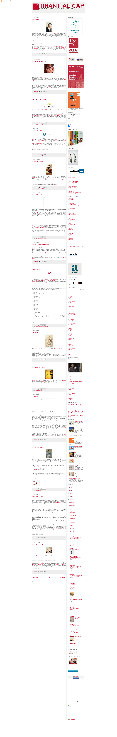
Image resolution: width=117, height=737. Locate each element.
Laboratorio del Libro (72, 388)
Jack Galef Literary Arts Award (74, 545)
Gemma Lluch (71, 304)
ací (45, 88)
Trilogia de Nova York (53, 436)
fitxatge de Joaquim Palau (37, 143)
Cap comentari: (36, 53)
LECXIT (70, 385)
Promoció (76, 415)
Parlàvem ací (34, 380)
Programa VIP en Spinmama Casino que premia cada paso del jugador (75, 567)
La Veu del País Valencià (72, 331)
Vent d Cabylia (71, 296)
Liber (70, 384)
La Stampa (70, 334)
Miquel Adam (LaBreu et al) (73, 178)
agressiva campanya (59, 46)
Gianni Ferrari (34, 564)
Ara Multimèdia (71, 351)
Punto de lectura (59, 512)
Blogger (63, 727)
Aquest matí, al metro (73, 604)
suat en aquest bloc (59, 502)
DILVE (70, 394)
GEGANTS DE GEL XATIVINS (77, 618)
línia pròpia (34, 522)
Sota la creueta (71, 299)
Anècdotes (72, 404)
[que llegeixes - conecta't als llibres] (71, 719)
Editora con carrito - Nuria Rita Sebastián (75, 192)
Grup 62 (41, 155)
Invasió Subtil (71, 225)
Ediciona (70, 231)
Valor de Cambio (72, 541)
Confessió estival (37, 397)
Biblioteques (81, 404)
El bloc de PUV (71, 191)
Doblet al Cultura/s (37, 162)
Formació (43, 13)
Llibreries (82, 412)
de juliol (71, 528)
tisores (42, 253)
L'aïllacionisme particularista (40, 244)
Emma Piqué (63, 380)
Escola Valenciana (71, 407)
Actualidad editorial (72, 241)
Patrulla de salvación (72, 215)
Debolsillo (45, 512)
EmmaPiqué (37, 390)
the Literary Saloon (73, 544)
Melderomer (71, 324)
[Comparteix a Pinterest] (45, 53)
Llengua (40, 238)
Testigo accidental (71, 298)
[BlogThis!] (42, 53)
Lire (69, 325)
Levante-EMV (44, 109)
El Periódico (71, 341)
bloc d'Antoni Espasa (42, 40)
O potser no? (42, 563)
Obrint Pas (58, 208)
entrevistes (48, 86)
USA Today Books (72, 313)
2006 (70, 499)
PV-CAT (82, 414)
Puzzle (48, 507)
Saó (35, 356)
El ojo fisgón (71, 228)
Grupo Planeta (41, 280)
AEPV (70, 399)
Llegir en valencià (35, 110)
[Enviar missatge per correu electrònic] (39, 53)
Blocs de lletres (71, 239)
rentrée (56, 184)
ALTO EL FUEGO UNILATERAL (74, 625)
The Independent (71, 315)
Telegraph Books (71, 319)
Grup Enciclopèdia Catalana (42, 140)
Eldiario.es (70, 339)
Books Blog (71, 238)
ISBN (70, 389)
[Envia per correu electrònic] (41, 53)
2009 (70, 495)
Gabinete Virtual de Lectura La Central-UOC (75, 392)
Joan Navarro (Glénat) (72, 184)
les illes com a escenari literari (54, 115)
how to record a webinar (73, 588)
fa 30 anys (62, 564)
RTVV (60, 248)
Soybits (70, 209)
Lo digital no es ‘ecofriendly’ (74, 584)
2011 (70, 492)
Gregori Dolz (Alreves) (72, 187)
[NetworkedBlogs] (76, 676)
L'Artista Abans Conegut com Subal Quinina (75, 603)
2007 (70, 498)
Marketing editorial (72, 220)
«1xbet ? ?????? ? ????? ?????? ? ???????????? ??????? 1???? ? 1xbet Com (75, 580)
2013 (70, 489)
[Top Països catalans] (71, 646)
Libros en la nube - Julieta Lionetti (74, 183)
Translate (75, 115)
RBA (57, 140)
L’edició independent (38, 545)
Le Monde (70, 329)
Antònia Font (44, 234)
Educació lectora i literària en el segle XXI (75, 478)
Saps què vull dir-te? (72, 301)
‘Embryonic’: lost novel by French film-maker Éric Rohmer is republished (75, 538)
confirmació (37, 284)
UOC (70, 376)
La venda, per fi (36, 269)
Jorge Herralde (34, 556)
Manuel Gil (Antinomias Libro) (73, 181)
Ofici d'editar (76, 414)
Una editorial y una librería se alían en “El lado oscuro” (75, 609)
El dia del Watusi (77, 549)
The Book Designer (72, 208)
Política (70, 415)
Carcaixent (37, 238)
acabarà (38, 256)
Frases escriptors (80, 409)
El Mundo (49, 109)
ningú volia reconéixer (54, 287)
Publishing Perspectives (72, 214)
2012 (70, 490)
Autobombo (35, 332)
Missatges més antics (62, 577)
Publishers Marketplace (72, 377)
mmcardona (71, 198)
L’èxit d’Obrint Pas (37, 195)
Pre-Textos (57, 564)
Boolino (70, 395)
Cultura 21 (70, 346)
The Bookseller (71, 318)
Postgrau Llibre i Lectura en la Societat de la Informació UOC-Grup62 (75, 379)
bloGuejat (70, 293)
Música (42, 238)
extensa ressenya (47, 350)
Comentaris (71, 653)
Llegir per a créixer (38, 361)
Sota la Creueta (72, 616)
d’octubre (71, 503)
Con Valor (37, 538)
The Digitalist (71, 206)
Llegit (70, 223)
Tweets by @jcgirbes (71, 120)
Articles (47, 13)
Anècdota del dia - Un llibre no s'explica (75, 434)
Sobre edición (71, 211)
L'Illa (81, 410)
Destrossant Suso (37, 19)
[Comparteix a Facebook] (44, 53)
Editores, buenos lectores (72, 230)
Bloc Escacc (71, 349)
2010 (70, 493)
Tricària (70, 297)
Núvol (70, 321)
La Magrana (51, 148)
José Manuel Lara (35, 555)
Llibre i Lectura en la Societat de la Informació (75, 221)
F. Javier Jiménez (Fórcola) (73, 188)
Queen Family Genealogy (73, 629)
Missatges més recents (36, 577)
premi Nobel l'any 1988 (62, 84)
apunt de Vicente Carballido (51, 279)
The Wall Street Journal (72, 314)
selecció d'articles (72, 246)
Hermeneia (70, 390)
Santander (39, 564)
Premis (73, 415)
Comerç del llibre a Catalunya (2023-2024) (76, 542)
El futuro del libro (71, 229)
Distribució (72, 406)
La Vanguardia (71, 333)
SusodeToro (43, 55)
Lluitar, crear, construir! (73, 643)
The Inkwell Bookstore (72, 204)
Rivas (51, 47)
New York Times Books (72, 323)
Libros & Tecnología (72, 224)
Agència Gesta (71, 398)
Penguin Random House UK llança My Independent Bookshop (78, 637)
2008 (70, 496)
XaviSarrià (45, 238)
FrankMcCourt (44, 188)
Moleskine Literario (72, 219)
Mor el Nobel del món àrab (40, 61)
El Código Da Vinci (47, 412)
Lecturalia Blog (72, 574)
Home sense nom (54, 33)
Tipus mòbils (81, 415)
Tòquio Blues (54, 435)
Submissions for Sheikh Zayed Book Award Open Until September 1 (76, 558)
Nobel (72, 414)
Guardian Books (71, 338)
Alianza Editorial (50, 516)
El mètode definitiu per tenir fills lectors (78, 439)
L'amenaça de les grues (77, 427)
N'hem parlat (34, 281)
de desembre (72, 500)
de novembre (72, 502)
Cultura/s (58, 143)
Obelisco (37, 505)
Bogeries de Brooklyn (37, 478)
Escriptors (40, 390)
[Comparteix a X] (43, 53)
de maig (71, 531)
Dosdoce (70, 234)
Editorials (44, 326)
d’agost (71, 506)
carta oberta (44, 381)
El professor (47, 178)
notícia (40, 75)
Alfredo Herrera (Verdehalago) (73, 193)
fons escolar (58, 528)
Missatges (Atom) (39, 578)
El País (70, 343)
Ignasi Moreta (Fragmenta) (73, 186)
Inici (49, 577)
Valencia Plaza (71, 311)
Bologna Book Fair (72, 397)
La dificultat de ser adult (77, 465)
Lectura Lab (71, 387)
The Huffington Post (72, 316)
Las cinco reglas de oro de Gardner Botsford (76, 632)
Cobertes (69, 405)
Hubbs (70, 336)
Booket (61, 516)
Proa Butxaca (44, 529)
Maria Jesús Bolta (71, 302)
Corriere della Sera (72, 348)
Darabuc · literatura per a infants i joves (76, 599)
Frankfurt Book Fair (72, 393)
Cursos (69, 406)
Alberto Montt (72, 591)
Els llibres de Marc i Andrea (78, 446)
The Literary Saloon (72, 203)
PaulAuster (39, 490)
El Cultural (70, 344)
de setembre (72, 505)
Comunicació (37, 55)
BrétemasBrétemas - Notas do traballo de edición (76, 561)
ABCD (70, 354)
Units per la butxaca (38, 496)
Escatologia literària (38, 447)
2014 (70, 487)
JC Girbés (69, 124)
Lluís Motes (47, 248)
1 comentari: (35, 359)
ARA (70, 353)
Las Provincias (42, 110)
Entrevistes (51, 13)
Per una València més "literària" (78, 472)
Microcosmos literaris (38, 367)
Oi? (69, 218)
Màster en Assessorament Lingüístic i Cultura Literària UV (75, 382)
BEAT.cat (70, 240)
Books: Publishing (72, 536)
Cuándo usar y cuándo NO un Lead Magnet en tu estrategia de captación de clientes (76, 571)
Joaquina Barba (71, 303)
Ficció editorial (76, 452)
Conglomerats (37, 155)
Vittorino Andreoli (49, 180)
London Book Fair (72, 383)
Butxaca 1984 (39, 529)
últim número (59, 252)
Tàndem (56, 139)
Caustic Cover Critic (72, 236)
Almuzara (34, 505)
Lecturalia (70, 328)
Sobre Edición (72, 628)
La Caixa (45, 282)
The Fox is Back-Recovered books (74, 205)
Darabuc (70, 235)
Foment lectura (41, 124)
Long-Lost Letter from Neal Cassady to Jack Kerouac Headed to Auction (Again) (76, 613)
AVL (50, 247)
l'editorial (60, 419)
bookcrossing (59, 114)
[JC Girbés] (69, 126)
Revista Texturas (71, 213)
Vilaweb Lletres (71, 310)
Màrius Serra (50, 380)
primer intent (36, 350)
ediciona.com (72, 607)
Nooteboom (46, 423)
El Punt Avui (71, 340)
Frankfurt (70, 409)
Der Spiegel (71, 345)
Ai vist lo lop (71, 600)
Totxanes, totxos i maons (72, 200)
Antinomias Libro (72, 583)
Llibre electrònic (76, 412)
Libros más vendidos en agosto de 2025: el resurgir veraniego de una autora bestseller (76, 576)
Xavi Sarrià (70, 294)
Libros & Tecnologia (73, 579)
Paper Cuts (70, 216)
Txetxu (33, 504)
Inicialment (37, 507)
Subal (37, 436)
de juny (71, 530)
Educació (81, 406)
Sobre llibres (71, 210)
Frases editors (75, 409)
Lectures (40, 55)
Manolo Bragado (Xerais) (73, 182)
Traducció (69, 416)
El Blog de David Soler (73, 570)
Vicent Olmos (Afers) (72, 177)
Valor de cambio (71, 199)
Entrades (71, 651)
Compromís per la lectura (39, 99)
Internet (78, 410)
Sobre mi (39, 13)
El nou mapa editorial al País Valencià (78, 459)
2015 (70, 486)
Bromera (43, 78)
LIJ (82, 410)
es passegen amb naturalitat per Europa (40, 227)
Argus (70, 350)
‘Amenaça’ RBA (37, 130)
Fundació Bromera (71, 410)
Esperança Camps (71, 306)
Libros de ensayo (72, 565)
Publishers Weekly (72, 320)
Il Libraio (70, 335)
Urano (41, 505)
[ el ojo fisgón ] (72, 587)
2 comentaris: (35, 154)
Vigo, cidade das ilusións (73, 562)
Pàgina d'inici (34, 13)
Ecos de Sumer (71, 233)
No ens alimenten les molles (78, 421)
